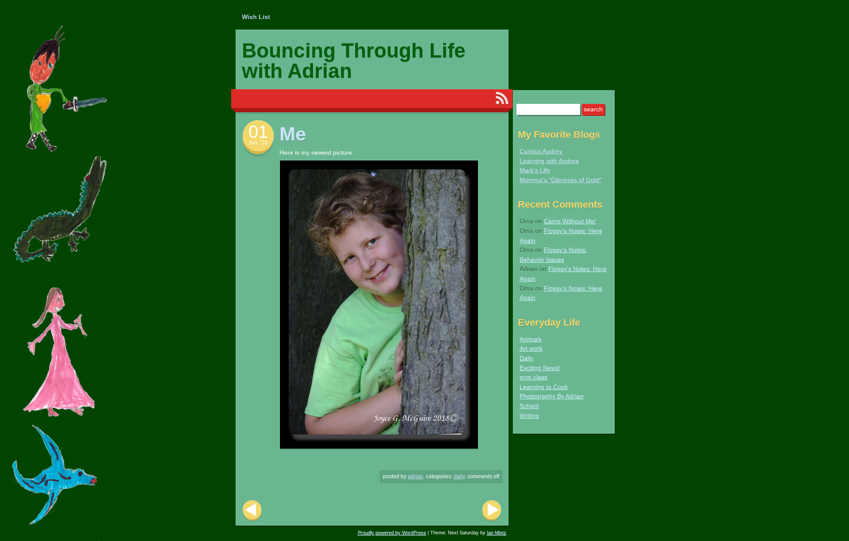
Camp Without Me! (570, 221)
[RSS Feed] (502, 98)
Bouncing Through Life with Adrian (354, 60)
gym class (533, 377)
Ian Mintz (496, 532)
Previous (252, 511)
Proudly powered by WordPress (392, 532)
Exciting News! (540, 367)
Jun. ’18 (258, 143)
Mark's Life (535, 170)
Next (491, 511)
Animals (531, 339)
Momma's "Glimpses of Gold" (560, 179)
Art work (531, 348)
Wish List (256, 16)
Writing (529, 415)
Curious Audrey (541, 151)
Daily (459, 476)
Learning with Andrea (549, 160)
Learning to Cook (544, 386)
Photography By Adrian (552, 396)
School (529, 405)
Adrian (415, 476)
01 (258, 131)
